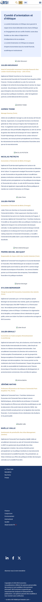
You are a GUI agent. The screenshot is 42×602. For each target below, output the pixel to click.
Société (7, 522)
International (9, 519)
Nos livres (8, 475)
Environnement (9, 516)
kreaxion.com (24, 599)
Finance (7, 511)
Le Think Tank (9, 469)
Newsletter (8, 472)
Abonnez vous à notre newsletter (15, 571)
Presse (7, 477)
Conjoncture (8, 513)
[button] (16, 3)
